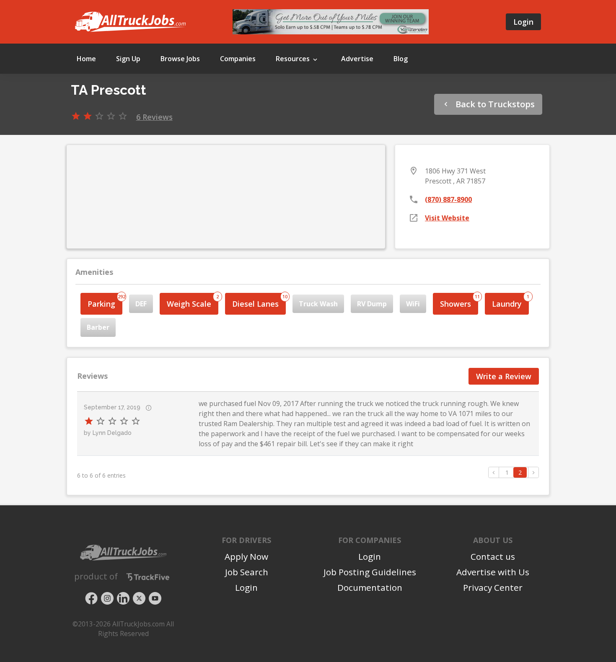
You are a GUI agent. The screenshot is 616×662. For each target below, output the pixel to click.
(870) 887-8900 (448, 199)
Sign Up (128, 58)
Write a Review (503, 376)
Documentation (369, 587)
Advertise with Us (492, 572)
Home (86, 58)
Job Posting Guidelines (370, 572)
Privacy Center (493, 587)
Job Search (246, 572)
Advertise (357, 58)
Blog (400, 58)
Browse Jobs (180, 58)
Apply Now (246, 556)
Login (523, 22)
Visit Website (447, 217)
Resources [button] (293, 58)
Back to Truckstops (494, 104)
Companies (238, 58)
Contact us (493, 556)
